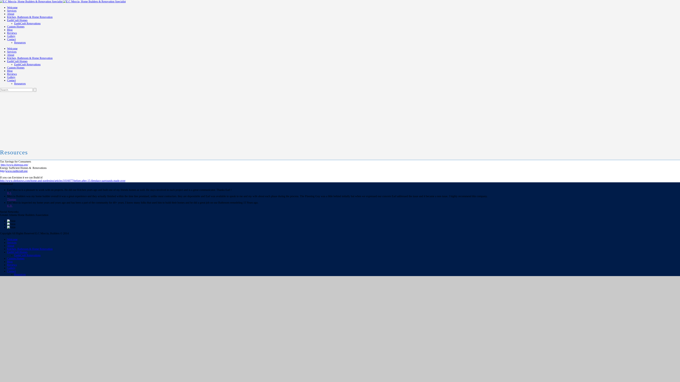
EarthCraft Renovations (27, 23)
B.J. (9, 193)
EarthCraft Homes (17, 20)
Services (11, 10)
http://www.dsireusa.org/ (14, 164)
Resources (20, 42)
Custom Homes (15, 26)
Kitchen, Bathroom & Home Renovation (30, 17)
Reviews (12, 32)
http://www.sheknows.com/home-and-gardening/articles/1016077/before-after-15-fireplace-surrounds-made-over (62, 180)
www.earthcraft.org (16, 171)
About (10, 13)
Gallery (11, 36)
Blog (10, 29)
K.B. (10, 205)
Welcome (12, 7)
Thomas (11, 199)
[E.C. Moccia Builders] (63, 1)
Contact (11, 39)
